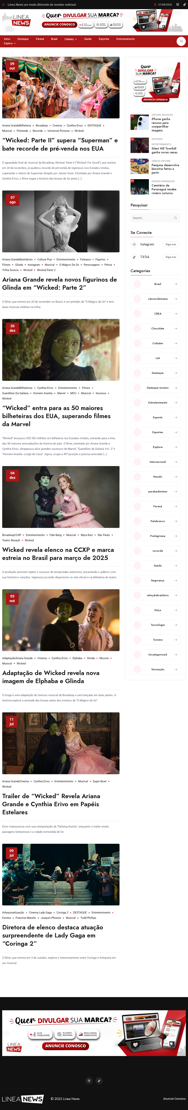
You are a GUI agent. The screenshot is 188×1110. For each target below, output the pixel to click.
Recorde (38, 130)
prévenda (22, 130)
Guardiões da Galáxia (15, 393)
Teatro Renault (11, 540)
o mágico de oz (69, 264)
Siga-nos (171, 244)
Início (7, 39)
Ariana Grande (10, 125)
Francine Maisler (26, 918)
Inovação (167, 115)
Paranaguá (168, 181)
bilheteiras (25, 388)
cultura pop (44, 259)
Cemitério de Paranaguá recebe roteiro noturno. (164, 189)
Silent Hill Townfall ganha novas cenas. (165, 150)
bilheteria (25, 125)
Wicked (79, 130)
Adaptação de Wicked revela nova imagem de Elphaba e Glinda (51, 676)
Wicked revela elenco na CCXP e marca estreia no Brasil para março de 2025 (58, 553)
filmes (6, 264)
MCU (73, 393)
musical (7, 130)
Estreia (6, 918)
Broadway (42, 125)
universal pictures (59, 130)
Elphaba (77, 658)
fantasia (85, 259)
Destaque (23, 39)
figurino (100, 259)
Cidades (69, 39)
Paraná (40, 39)
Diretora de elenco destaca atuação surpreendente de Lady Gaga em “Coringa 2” (52, 935)
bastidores (26, 259)
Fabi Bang (56, 535)
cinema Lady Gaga (40, 912)
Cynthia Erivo (75, 125)
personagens (92, 264)
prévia (108, 264)
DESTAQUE (94, 125)
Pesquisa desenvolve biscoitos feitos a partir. (165, 169)
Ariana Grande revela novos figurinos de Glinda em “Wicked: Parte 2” (59, 283)
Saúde (88, 39)
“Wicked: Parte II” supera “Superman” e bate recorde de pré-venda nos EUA (60, 144)
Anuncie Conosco (174, 1098)
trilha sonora (10, 270)
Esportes (104, 39)
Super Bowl (99, 781)
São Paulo (103, 535)
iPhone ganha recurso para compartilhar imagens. (161, 124)
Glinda (19, 264)
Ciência (156, 161)
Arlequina (8, 912)
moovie (104, 658)
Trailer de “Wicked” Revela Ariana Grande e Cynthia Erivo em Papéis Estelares (51, 804)
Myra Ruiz (87, 535)
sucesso (101, 393)
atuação (19, 912)
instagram (34, 264)
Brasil (54, 39)
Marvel (61, 393)
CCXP (17, 535)
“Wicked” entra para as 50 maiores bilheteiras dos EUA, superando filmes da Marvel (56, 416)
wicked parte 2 (46, 270)
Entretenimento (126, 39)
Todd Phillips (88, 918)
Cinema (57, 125)
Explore (8, 43)
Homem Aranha (43, 393)
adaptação (8, 658)
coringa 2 (62, 912)
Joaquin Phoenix (51, 918)
